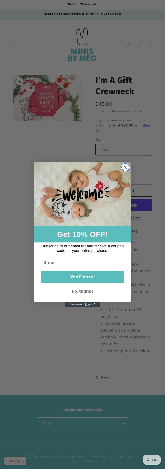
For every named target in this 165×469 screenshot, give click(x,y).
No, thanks (82, 291)
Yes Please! (82, 277)
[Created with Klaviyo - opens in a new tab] (82, 304)
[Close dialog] (125, 167)
